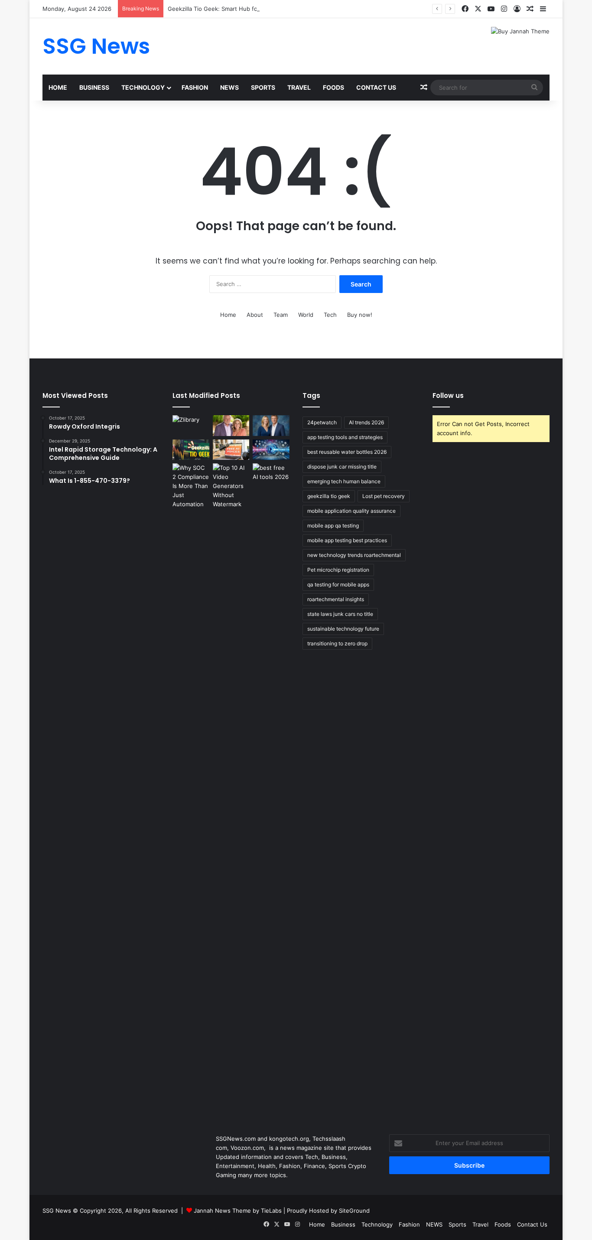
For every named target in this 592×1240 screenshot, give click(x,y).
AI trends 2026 (366, 422)
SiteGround (354, 1210)
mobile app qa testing (333, 525)
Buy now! (359, 314)
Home (58, 87)
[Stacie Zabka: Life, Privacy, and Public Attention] (271, 425)
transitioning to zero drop (337, 643)
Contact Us (376, 87)
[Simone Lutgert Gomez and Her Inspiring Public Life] (231, 425)
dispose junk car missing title (342, 466)
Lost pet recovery (383, 496)
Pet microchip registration (338, 569)
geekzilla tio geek (328, 496)
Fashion (195, 87)
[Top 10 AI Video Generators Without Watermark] (231, 486)
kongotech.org (289, 1138)
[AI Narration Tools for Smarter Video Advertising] (231, 449)
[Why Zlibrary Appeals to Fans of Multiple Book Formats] (190, 425)
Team (280, 314)
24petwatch (322, 422)
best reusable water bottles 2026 (347, 452)
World (305, 314)
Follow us (448, 395)
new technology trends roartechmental (354, 555)
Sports (263, 87)
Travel (299, 87)
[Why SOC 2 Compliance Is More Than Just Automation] (190, 788)
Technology (143, 87)
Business (94, 87)
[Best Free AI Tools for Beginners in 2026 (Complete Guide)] (271, 473)
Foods (333, 87)
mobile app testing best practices (347, 540)
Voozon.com (247, 1147)
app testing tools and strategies (345, 437)
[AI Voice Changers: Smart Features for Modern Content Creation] (271, 449)
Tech (330, 314)
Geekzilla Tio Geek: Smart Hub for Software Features (240, 8)
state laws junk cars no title (340, 614)
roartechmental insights (335, 599)
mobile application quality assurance (351, 511)
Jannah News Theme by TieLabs (238, 1210)
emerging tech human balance (344, 481)
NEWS (229, 87)
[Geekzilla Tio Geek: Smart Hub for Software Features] (190, 449)
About (255, 314)
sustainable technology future (343, 628)
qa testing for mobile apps (338, 584)
